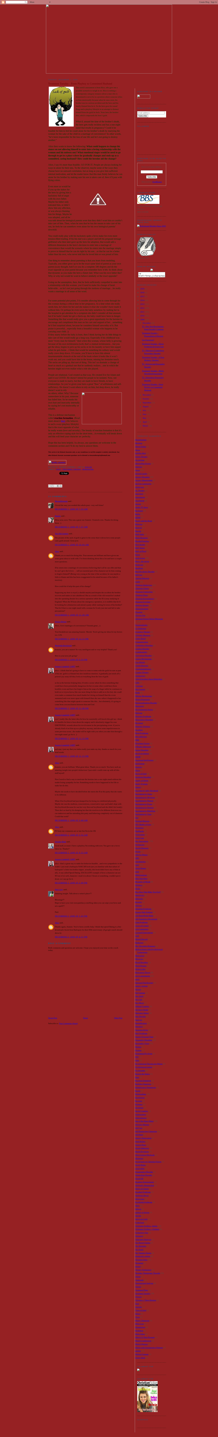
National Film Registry (144, 983)
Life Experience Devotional (146, 919)
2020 (142, 289)
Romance (139, 1104)
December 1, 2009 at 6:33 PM (71, 660)
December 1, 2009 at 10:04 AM (72, 545)
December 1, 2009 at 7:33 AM (71, 509)
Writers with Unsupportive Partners (149, 1347)
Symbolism (139, 1222)
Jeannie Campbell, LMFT (65, 666)
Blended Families (142, 541)
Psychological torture (143, 1067)
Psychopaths (140, 1070)
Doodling (139, 730)
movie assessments (142, 976)
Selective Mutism (142, 1124)
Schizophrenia (141, 1118)
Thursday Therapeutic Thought (147, 1273)
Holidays (138, 885)
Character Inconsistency (144, 598)
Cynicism (139, 686)
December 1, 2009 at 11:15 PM (72, 738)
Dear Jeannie (140, 689)
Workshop (139, 1330)
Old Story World (141, 1010)
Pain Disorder (140, 1016)
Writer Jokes (140, 1334)
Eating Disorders (141, 750)
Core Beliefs (140, 662)
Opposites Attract (142, 1013)
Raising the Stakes (142, 1074)
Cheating (138, 612)
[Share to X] (55, 485)
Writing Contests (141, 1354)
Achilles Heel (140, 453)
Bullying (138, 575)
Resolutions (140, 1097)
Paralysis (138, 1020)
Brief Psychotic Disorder (145, 571)
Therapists (139, 1263)
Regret (137, 1091)
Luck (137, 936)
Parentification (141, 1023)
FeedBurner (157, 182)
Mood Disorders (141, 962)
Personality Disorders (143, 1040)
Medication (139, 956)
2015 (142, 296)
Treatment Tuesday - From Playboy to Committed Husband (152, 387)
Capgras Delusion (142, 578)
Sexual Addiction (142, 1148)
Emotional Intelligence (144, 760)
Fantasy (138, 787)
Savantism (139, 1107)
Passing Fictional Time (144, 1037)
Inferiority (139, 899)
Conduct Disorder (142, 649)
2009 (142, 319)
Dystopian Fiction (142, 743)
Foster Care (139, 838)
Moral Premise (141, 966)
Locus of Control (142, 926)
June (145, 414)
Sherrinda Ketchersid (63, 645)
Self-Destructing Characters (146, 1131)
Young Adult (140, 1358)
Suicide (138, 1216)
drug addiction (141, 736)
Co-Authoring (140, 628)
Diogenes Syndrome (143, 716)
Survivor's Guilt (141, 1219)
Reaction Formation (143, 1080)
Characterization (141, 609)
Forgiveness (140, 834)
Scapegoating (140, 1114)
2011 (142, 312)
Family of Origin (141, 780)
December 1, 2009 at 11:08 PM (72, 708)
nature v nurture (141, 986)
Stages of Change (142, 1189)
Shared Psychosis (142, 1151)
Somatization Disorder (144, 1172)
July (145, 410)
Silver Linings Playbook (145, 1155)
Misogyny (139, 959)
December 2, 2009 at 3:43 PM (71, 916)
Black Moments (141, 538)
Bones (137, 555)
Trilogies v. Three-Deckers (145, 1300)
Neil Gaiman (140, 993)
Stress (137, 1205)
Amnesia (138, 467)
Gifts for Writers (141, 855)
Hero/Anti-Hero (141, 878)
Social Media (140, 1165)
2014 (142, 300)
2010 (142, 316)
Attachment (139, 500)
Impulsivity (139, 895)
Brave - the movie (142, 561)
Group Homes (140, 868)
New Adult (139, 996)
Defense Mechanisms (143, 696)
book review (140, 558)
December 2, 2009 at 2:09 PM (71, 883)
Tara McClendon (61, 533)
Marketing (139, 943)
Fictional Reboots (142, 821)
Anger (137, 470)
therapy (138, 1266)
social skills (139, 1168)
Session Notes (140, 1145)
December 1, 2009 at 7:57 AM (71, 527)
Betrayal (138, 528)
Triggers (138, 1297)
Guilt (58, 469)
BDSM (137, 517)
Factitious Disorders (143, 777)
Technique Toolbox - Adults (146, 1226)
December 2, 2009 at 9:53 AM (71, 853)
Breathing (139, 568)
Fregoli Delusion (141, 848)
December (147, 323)
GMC (137, 858)
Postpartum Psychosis (143, 1053)
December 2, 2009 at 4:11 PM (71, 937)
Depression (139, 706)
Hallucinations (141, 875)
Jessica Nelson (60, 622)
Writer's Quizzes (141, 1344)
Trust (137, 1303)
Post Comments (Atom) (68, 1023)
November (147, 395)
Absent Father (140, 446)
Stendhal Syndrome (143, 1192)
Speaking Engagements (144, 1182)
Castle (137, 582)
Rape (137, 1077)
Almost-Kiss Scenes (143, 463)
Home (85, 1018)
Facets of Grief (141, 774)
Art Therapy (140, 490)
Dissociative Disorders (144, 719)
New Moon (139, 1003)
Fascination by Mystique (145, 797)
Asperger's (139, 494)
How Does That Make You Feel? (148, 892)
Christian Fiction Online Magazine (149, 619)
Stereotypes (139, 1199)
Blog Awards (140, 544)
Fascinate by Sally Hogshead (146, 790)
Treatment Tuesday (71, 469)
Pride (137, 1060)
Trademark (139, 1280)
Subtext (138, 1209)
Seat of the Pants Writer (144, 1121)
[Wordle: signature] (57, 462)
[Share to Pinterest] (60, 485)
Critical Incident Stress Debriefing (148, 679)
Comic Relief (140, 638)
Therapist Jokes (141, 1260)
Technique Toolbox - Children (147, 1229)
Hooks (137, 888)
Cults (137, 682)
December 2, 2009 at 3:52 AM (71, 835)
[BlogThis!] (52, 485)
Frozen (137, 851)
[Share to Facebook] (58, 485)
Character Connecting (144, 592)
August (146, 406)
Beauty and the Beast (143, 521)
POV (137, 1057)
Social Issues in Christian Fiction (148, 1162)
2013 (142, 304)
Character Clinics (142, 588)
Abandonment (140, 440)
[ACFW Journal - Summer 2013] (138, 1370)
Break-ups (139, 565)
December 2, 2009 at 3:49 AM (71, 820)
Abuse (137, 450)
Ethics (137, 770)
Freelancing (139, 845)
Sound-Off (139, 1178)
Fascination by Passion (144, 801)
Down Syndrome (141, 733)
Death (137, 692)
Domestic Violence (142, 726)
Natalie (58, 516)
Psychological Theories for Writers (149, 1064)
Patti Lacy (59, 889)
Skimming (139, 1158)
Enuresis (138, 767)
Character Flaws (141, 595)
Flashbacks (139, 831)
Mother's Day (140, 969)
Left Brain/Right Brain (144, 915)
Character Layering (142, 602)
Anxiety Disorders (142, 477)
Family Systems (141, 784)
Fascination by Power (143, 804)
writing (138, 1351)
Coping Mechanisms (143, 659)
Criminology (140, 676)
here (63, 421)
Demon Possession (142, 699)
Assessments (140, 497)
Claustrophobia (141, 625)
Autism (138, 504)
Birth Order (139, 534)
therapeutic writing (142, 1256)
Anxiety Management (143, 480)
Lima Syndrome (141, 922)
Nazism (138, 989)
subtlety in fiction (142, 1212)
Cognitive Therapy (142, 632)
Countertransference (143, 669)
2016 (142, 292)
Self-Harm (139, 1135)
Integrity (138, 902)
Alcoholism (139, 460)
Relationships (140, 1094)
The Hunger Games (142, 1243)
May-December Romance (145, 946)
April (145, 422)
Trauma (138, 1287)
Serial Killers (140, 1141)
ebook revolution (142, 753)
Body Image (140, 548)
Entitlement (139, 763)
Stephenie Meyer (142, 1195)
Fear (136, 817)
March (145, 426)
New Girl (138, 999)
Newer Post (52, 1018)
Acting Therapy (141, 457)
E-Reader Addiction (143, 747)
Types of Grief (140, 1310)
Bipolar (138, 531)
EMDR (138, 757)
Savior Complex (141, 1111)
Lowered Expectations (144, 932)
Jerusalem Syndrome (143, 909)
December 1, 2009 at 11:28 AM (72, 615)
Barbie (137, 514)
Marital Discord (141, 939)
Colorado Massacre (142, 635)
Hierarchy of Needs (142, 882)
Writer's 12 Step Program (145, 1337)
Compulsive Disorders (144, 645)
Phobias (138, 1047)
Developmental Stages (144, 709)
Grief (137, 865)
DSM (137, 740)
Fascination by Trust (143, 814)
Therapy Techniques (143, 1270)
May (145, 418)
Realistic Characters (143, 1084)
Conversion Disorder (143, 655)
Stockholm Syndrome (143, 1202)
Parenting (139, 1026)
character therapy (142, 605)
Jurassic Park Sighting (144, 912)
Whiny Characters (142, 1320)
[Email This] (49, 485)
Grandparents (140, 861)
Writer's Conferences (143, 1341)
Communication (141, 642)
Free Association (141, 841)
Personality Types (142, 1043)
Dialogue (138, 713)
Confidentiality (141, 652)
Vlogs (137, 1317)
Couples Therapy (142, 672)
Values (137, 1314)
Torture (138, 1276)
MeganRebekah (61, 501)
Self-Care (138, 1128)
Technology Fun (141, 1233)
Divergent (139, 723)
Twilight (138, 1307)
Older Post (118, 1018)
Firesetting (139, 828)
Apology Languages (143, 484)
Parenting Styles (141, 1030)
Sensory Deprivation (143, 1138)
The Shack (139, 1249)
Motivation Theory (142, 972)
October (146, 399)
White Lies (139, 1324)
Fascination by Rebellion (145, 811)
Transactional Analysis (144, 1283)
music (137, 979)
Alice (57, 551)
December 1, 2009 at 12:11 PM (72, 639)
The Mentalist (140, 1246)
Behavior (138, 524)
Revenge (138, 1101)
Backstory (139, 511)
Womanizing (88, 469)
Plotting (138, 1050)
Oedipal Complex (142, 1006)
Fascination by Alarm (143, 794)
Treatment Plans (141, 1290)
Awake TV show (141, 507)
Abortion (138, 443)
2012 (142, 308)
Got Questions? (148, 340)
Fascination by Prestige (144, 807)
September (147, 402)
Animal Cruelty (141, 473)
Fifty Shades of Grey (143, 824)
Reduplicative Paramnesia (145, 1087)
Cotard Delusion (141, 665)
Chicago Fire (140, 615)
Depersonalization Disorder (146, 703)
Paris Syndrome (141, 1033)
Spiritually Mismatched (144, 1185)
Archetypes (139, 487)
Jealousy (138, 905)
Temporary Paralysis (143, 1239)
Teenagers (139, 1236)
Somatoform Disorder (143, 1175)
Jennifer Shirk (60, 842)
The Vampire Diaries (143, 1253)
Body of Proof (140, 551)
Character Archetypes (143, 585)
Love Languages (141, 929)
